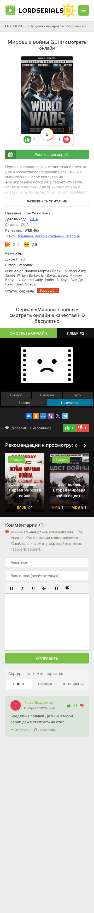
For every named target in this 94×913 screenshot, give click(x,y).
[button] (11, 588)
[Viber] (51, 416)
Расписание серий (51, 154)
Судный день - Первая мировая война (25, 490)
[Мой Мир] (43, 416)
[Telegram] (65, 416)
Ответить (22, 730)
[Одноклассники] (36, 416)
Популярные (73, 684)
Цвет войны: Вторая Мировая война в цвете (69, 490)
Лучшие (45, 684)
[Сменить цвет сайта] (68, 10)
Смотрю (16, 395)
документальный (49, 236)
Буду (77, 395)
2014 (34, 219)
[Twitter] (58, 416)
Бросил (24, 403)
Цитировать (47, 730)
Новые (19, 684)
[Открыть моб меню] (83, 10)
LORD (38, 10)
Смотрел (47, 395)
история (73, 236)
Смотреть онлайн (28, 333)
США (25, 224)
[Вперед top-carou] (85, 445)
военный (25, 236)
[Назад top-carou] (76, 445)
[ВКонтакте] (29, 416)
